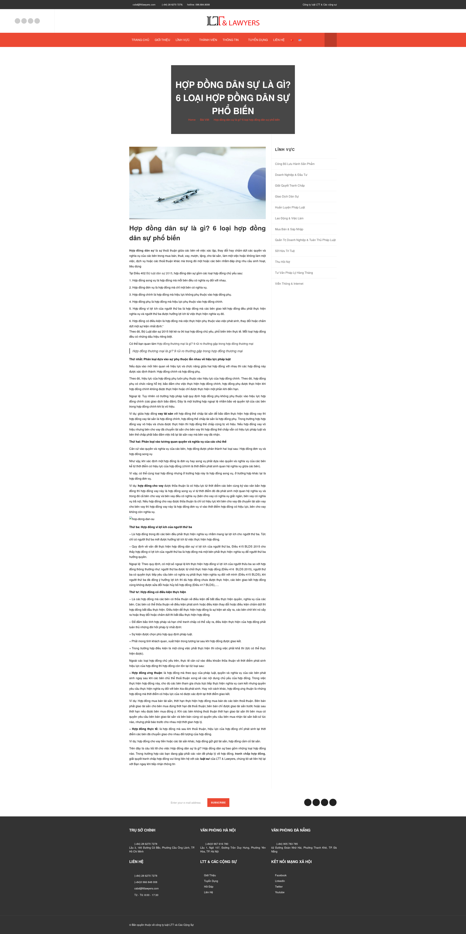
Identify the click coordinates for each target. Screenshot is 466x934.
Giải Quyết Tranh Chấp (290, 185)
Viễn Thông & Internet (289, 283)
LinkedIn (24, 21)
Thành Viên (208, 40)
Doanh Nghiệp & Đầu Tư (291, 175)
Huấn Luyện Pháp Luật (290, 207)
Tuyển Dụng (258, 40)
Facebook (17, 21)
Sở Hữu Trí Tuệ (285, 251)
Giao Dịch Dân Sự (287, 196)
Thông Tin (231, 40)
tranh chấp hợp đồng (250, 753)
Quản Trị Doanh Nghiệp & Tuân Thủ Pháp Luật (305, 240)
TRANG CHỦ (140, 40)
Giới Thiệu (162, 40)
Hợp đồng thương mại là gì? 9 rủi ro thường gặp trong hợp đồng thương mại (205, 343)
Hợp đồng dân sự (142, 250)
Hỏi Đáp (208, 886)
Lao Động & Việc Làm (289, 218)
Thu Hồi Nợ (282, 262)
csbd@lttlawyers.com (146, 888)
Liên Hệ (279, 40)
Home (192, 119)
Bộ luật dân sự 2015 (159, 273)
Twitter (30, 21)
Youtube (37, 21)
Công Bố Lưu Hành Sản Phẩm (295, 164)
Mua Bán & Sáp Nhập (289, 229)
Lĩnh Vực (183, 40)
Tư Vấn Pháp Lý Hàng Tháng (294, 272)
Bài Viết (204, 119)
